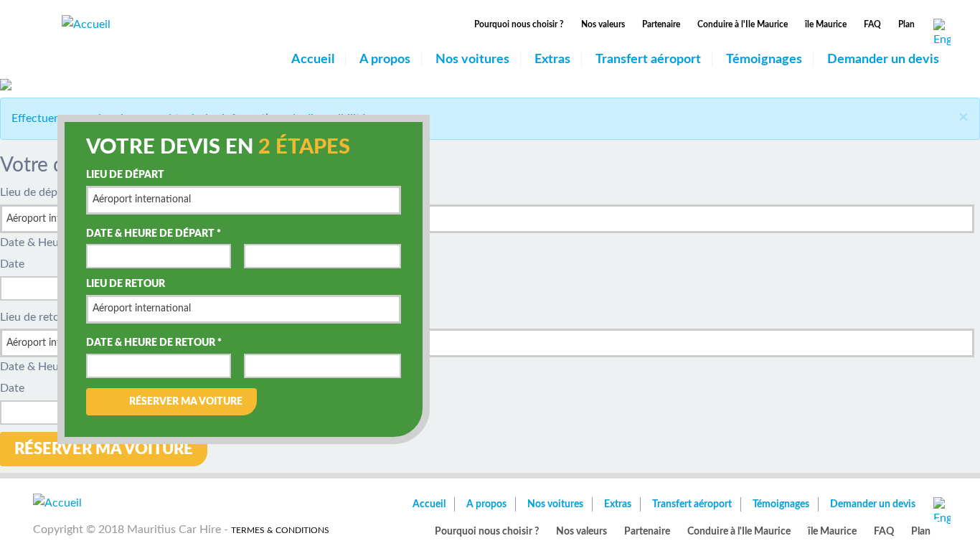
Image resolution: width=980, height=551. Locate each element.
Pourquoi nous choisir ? (519, 24)
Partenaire (661, 24)
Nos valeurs (603, 24)
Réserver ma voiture (185, 401)
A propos (384, 59)
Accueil (312, 59)
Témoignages (764, 59)
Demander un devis (883, 59)
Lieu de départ (125, 174)
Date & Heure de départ (153, 233)
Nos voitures (472, 59)
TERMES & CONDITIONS (280, 530)
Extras (552, 59)
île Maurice (826, 24)
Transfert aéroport (648, 59)
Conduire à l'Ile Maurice (742, 24)
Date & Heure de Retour (154, 342)
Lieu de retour (125, 283)
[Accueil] (86, 23)
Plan (906, 24)
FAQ (872, 24)
